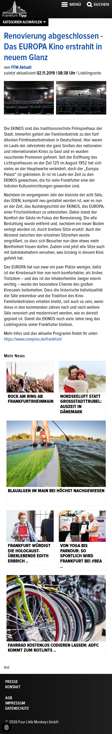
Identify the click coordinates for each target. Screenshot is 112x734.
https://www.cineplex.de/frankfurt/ (33, 339)
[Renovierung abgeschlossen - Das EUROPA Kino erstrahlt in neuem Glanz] (29, 97)
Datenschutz (17, 708)
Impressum (15, 703)
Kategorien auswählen (22, 22)
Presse (11, 681)
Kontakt (12, 687)
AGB (8, 698)
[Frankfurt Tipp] (14, 17)
